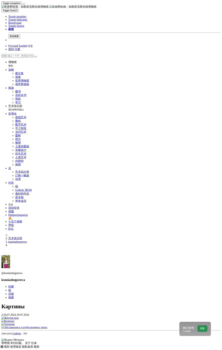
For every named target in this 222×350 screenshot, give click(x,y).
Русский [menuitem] (13, 45)
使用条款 (16, 346)
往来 (34, 343)
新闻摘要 (14, 36)
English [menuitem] (23, 45)
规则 (7, 346)
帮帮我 (5, 343)
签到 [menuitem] (11, 49)
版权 (36, 346)
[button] (17, 16)
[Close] (35, 56)
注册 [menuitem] (17, 49)
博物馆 (12, 64)
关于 (28, 343)
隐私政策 (28, 346)
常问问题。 (17, 343)
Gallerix (16, 333)
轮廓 (11, 286)
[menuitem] (30, 45)
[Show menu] (23, 4)
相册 (11, 297)
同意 (202, 328)
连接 (11, 293)
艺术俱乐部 (16, 108)
